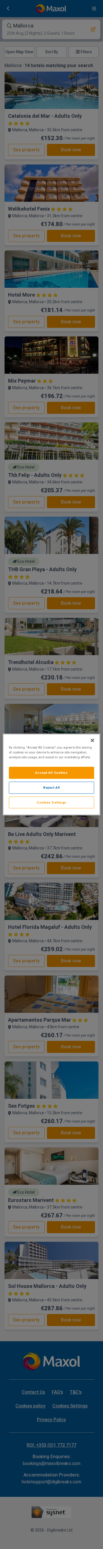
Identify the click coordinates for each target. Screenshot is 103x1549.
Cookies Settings (51, 802)
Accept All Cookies (51, 772)
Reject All (51, 787)
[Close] (92, 740)
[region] (51, 774)
